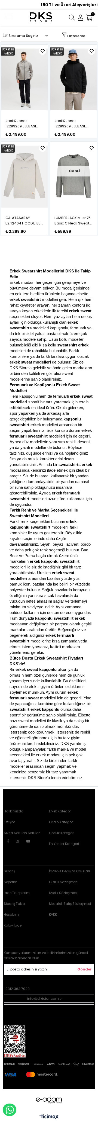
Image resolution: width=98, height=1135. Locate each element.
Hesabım (11, 914)
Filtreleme (76, 35)
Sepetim (10, 882)
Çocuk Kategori (61, 833)
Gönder (84, 969)
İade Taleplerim (17, 892)
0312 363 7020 (17, 988)
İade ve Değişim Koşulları (69, 871)
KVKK (53, 914)
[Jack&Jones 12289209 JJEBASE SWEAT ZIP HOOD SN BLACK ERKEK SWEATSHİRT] (73, 79)
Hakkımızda (13, 811)
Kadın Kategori (61, 822)
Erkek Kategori (60, 811)
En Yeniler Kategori (64, 843)
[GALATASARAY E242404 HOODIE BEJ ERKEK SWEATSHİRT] (24, 176)
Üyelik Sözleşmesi (63, 892)
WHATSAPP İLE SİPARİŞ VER (9, 1110)
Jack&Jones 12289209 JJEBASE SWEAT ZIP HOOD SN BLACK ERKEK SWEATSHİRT (72, 123)
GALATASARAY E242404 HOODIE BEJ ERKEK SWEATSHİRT (23, 220)
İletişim (9, 822)
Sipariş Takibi (15, 903)
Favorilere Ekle (42, 51)
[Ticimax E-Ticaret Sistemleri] (49, 1117)
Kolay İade (13, 925)
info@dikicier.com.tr (44, 998)
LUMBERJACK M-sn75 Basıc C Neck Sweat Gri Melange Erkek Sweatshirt (72, 220)
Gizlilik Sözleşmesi (63, 882)
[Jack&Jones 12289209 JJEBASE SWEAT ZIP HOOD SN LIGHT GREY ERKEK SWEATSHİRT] (24, 79)
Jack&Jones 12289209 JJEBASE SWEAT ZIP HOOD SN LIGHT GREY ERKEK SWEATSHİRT (23, 123)
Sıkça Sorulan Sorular (22, 833)
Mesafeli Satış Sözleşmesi (70, 903)
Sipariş (9, 871)
